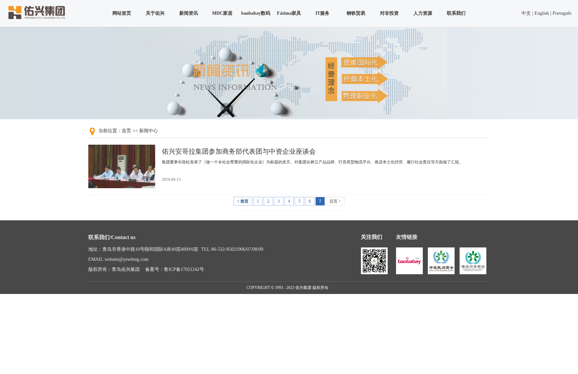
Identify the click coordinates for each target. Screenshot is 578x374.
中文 (526, 13)
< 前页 (243, 201)
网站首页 (121, 13)
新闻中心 (148, 130)
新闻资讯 (188, 13)
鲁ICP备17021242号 (184, 269)
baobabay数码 (255, 13)
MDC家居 (222, 13)
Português (562, 13)
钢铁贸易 (356, 13)
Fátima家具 (289, 13)
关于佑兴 (155, 13)
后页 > (335, 201)
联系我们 (456, 13)
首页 (126, 130)
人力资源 (422, 13)
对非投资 (389, 13)
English (542, 13)
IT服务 (322, 13)
